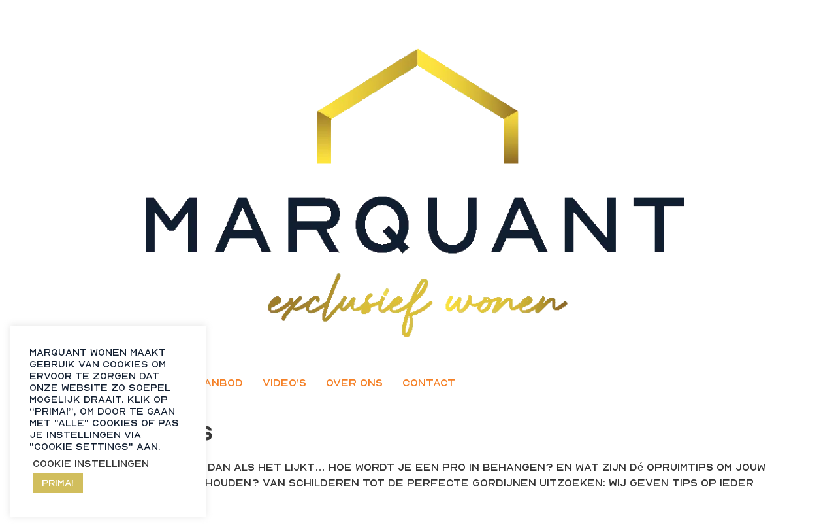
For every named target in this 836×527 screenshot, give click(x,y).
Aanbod (219, 382)
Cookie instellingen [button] (91, 463)
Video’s (284, 382)
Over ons (354, 382)
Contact (428, 382)
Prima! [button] (58, 482)
